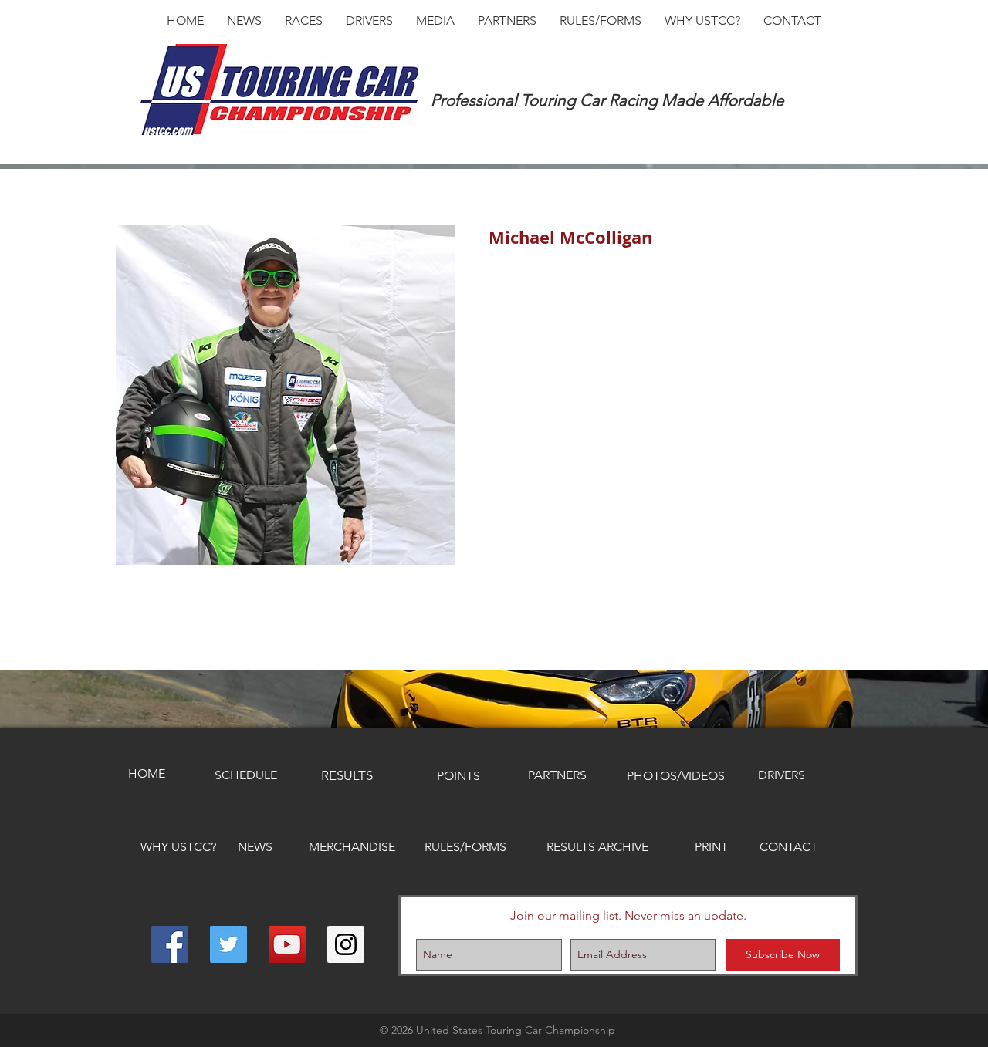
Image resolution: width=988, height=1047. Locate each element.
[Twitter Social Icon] (228, 944)
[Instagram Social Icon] (345, 944)
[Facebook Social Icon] (169, 944)
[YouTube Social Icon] (287, 944)
